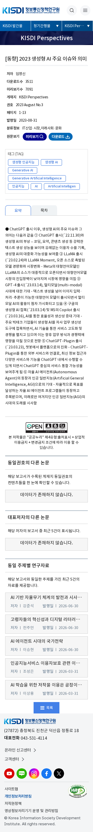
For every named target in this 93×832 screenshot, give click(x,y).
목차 (44, 210)
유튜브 (9, 773)
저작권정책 (13, 803)
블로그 (22, 773)
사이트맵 (11, 789)
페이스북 (46, 773)
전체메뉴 (85, 10)
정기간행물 (42, 26)
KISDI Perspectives (79, 26)
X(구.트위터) (59, 773)
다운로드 (58, 136)
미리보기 (32, 136)
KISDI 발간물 (12, 26)
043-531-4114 (34, 738)
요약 (18, 210)
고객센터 (12, 759)
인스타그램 (34, 773)
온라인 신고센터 (18, 750)
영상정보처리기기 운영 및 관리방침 (31, 810)
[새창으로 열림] (78, 791)
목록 (49, 707)
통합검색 (72, 10)
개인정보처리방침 (18, 796)
